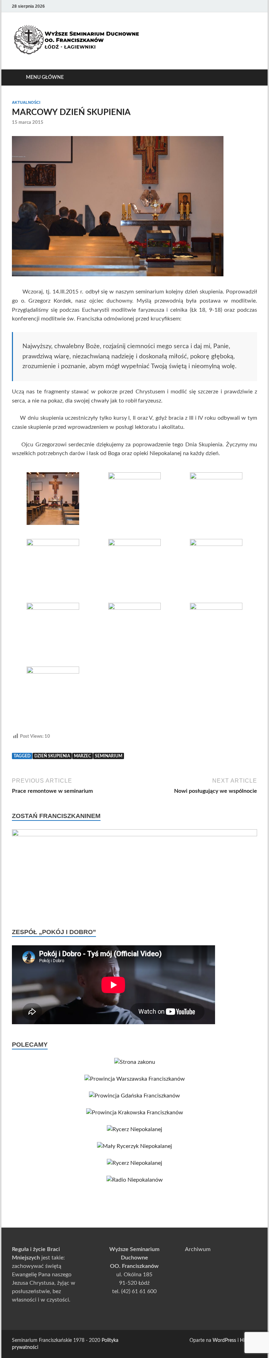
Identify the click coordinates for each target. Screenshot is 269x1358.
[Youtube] (223, 6)
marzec (82, 756)
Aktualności (26, 102)
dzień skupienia (52, 756)
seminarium (108, 756)
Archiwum (198, 1249)
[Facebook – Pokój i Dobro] (233, 6)
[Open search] (250, 77)
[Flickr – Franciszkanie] (253, 6)
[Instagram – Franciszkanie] (243, 6)
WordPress (224, 1340)
